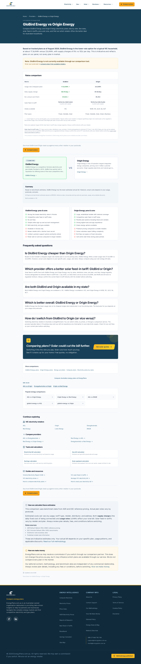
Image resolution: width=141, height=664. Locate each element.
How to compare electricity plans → (34, 481)
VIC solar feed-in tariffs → (79, 475)
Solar (85, 4)
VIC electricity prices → (30, 478)
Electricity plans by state (85, 370)
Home (25, 16)
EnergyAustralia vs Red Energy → (82, 441)
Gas (77, 4)
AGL (24, 425)
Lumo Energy (59, 429)
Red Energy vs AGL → (78, 438)
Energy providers (59, 370)
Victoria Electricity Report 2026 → (34, 475)
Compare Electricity (66, 598)
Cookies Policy (117, 608)
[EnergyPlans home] (10, 4)
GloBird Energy (30, 175)
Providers (32, 16)
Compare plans (128, 4)
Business (95, 4)
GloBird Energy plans (32, 370)
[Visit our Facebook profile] (8, 619)
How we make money (100, 567)
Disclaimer (116, 614)
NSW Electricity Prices (67, 614)
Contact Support (91, 602)
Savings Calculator (66, 637)
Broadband (63, 631)
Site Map (62, 642)
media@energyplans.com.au (96, 643)
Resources (107, 4)
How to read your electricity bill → (82, 481)
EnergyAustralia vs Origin (43, 386)
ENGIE (89, 429)
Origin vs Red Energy (60, 386)
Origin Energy (81, 172)
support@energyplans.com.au (97, 640)
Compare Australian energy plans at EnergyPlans (70, 378)
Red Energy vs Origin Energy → (33, 441)
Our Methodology (91, 608)
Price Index (63, 609)
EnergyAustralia (92, 425)
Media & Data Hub (92, 630)
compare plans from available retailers (53, 64)
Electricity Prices (65, 603)
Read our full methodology (54, 541)
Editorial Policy (91, 619)
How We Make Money (93, 614)
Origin (57, 425)
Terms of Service (118, 602)
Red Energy (27, 429)
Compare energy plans (15, 599)
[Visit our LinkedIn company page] (15, 619)
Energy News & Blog (92, 625)
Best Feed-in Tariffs (66, 626)
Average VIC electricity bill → (80, 478)
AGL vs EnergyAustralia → (31, 438)
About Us (89, 597)
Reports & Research (66, 620)
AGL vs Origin (27, 386)
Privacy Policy (117, 597)
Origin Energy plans (46, 370)
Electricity (67, 4)
